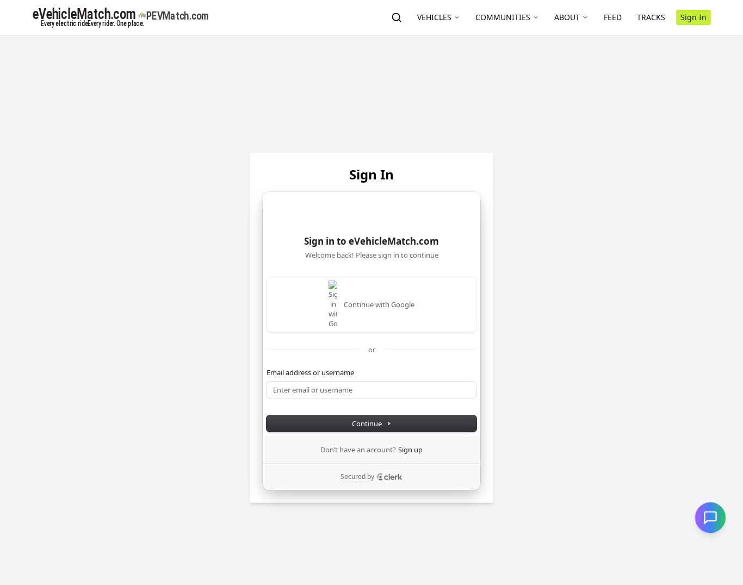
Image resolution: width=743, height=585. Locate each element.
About (567, 17)
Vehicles (434, 17)
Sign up (410, 450)
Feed (613, 17)
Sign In (693, 17)
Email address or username (310, 372)
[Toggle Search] (396, 17)
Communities (502, 17)
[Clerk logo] (389, 477)
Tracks (651, 17)
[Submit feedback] (710, 517)
